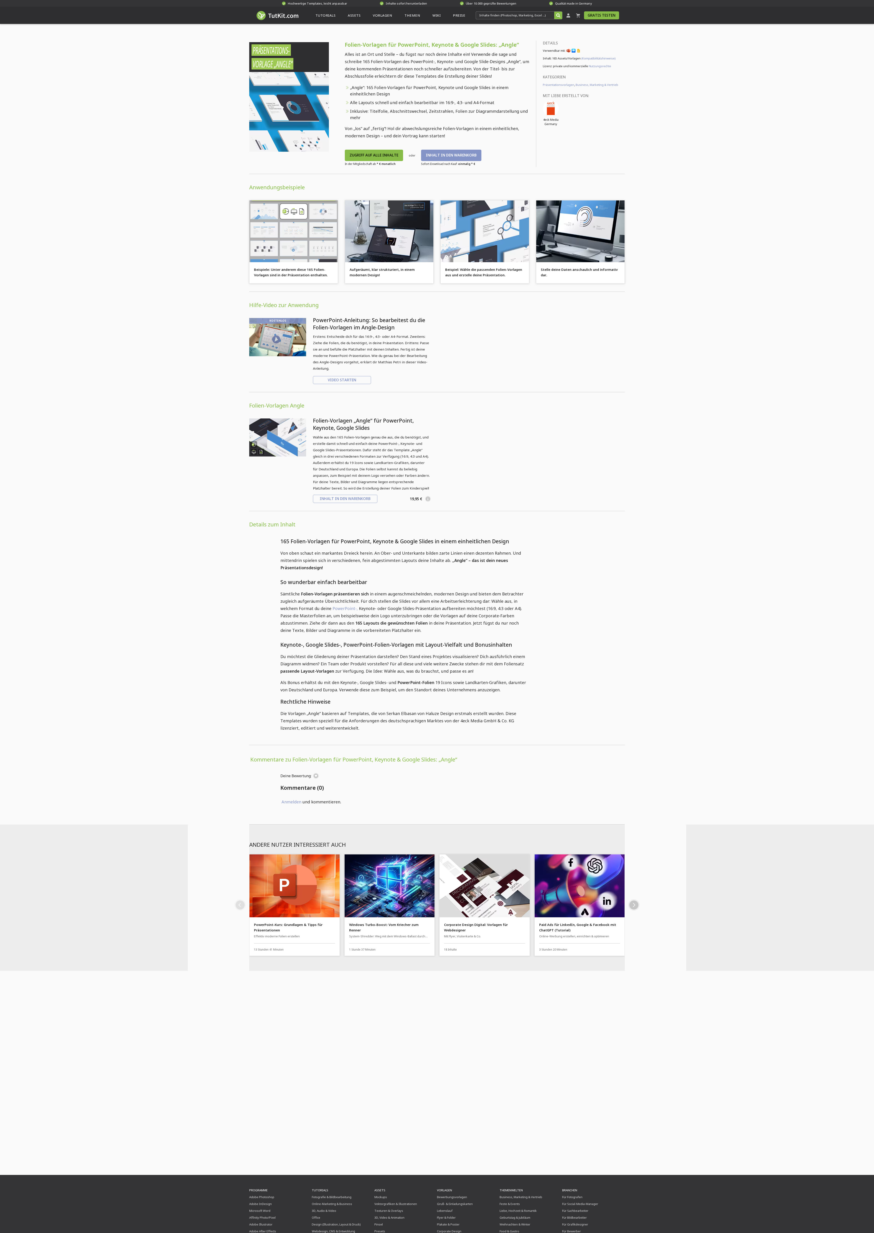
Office (316, 1217)
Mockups (380, 1197)
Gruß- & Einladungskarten (455, 1204)
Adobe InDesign (260, 1204)
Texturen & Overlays (388, 1211)
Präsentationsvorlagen (558, 85)
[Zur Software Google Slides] (579, 51)
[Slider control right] (634, 905)
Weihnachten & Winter (515, 1224)
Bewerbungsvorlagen (452, 1197)
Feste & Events (510, 1204)
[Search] (558, 15)
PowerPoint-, (345, 608)
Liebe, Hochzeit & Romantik (518, 1211)
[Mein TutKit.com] (568, 15)
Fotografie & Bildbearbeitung (331, 1197)
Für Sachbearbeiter (575, 1211)
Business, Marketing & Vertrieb (597, 85)
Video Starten (342, 379)
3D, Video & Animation (389, 1217)
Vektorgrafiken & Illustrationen (395, 1204)
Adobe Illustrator (260, 1224)
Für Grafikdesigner (575, 1224)
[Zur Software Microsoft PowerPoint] (569, 51)
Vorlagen (444, 1190)
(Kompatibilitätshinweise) (598, 58)
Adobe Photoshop (261, 1197)
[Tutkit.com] (277, 15)
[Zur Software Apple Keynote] (574, 51)
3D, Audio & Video (324, 1211)
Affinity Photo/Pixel (262, 1217)
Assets (379, 1190)
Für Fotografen (572, 1197)
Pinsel (378, 1224)
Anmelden (291, 802)
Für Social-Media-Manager (580, 1204)
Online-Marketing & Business (332, 1204)
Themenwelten (511, 1190)
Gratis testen (601, 15)
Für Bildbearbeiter (574, 1217)
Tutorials (320, 1190)
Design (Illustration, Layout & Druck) (336, 1224)
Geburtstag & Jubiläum (515, 1217)
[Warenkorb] (578, 15)
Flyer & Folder (446, 1217)
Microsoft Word (259, 1211)
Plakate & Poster (448, 1224)
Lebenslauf (444, 1211)
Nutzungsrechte (600, 66)
